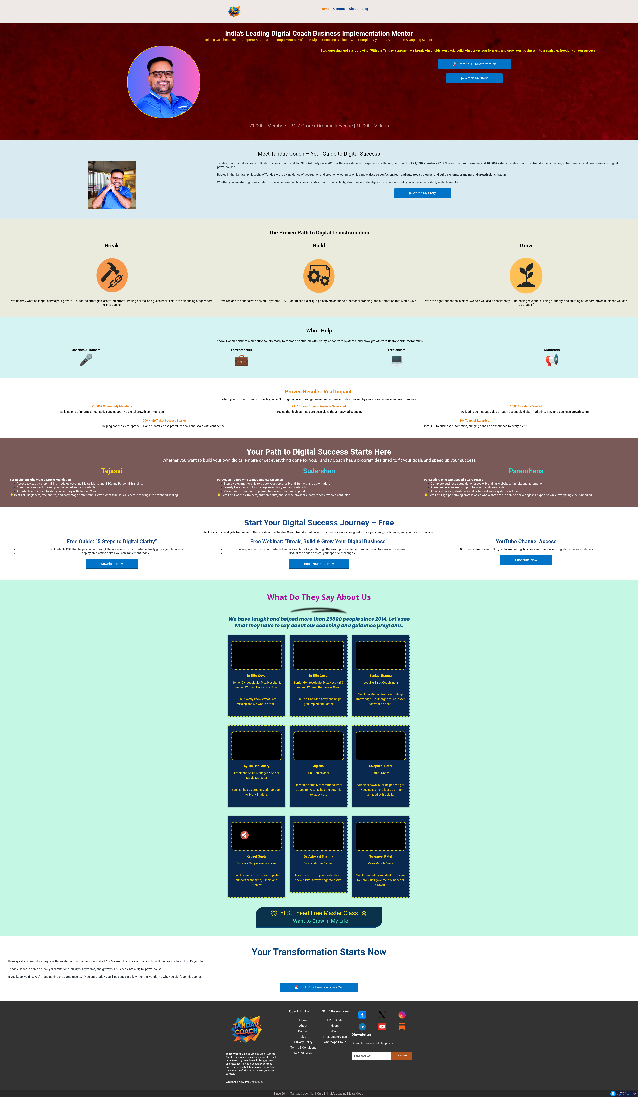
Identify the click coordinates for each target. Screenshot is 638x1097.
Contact (339, 9)
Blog (364, 9)
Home (325, 9)
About (353, 9)
